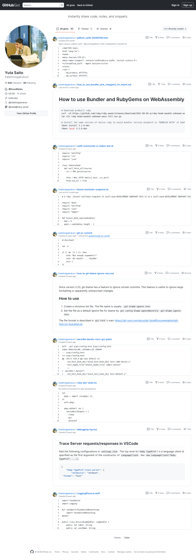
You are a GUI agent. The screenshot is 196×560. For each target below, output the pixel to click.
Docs (103, 552)
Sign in (175, 5)
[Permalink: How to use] (57, 298)
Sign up (187, 5)
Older (127, 537)
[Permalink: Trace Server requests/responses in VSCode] (57, 443)
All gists (70, 5)
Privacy (65, 552)
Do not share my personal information (150, 552)
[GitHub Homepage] (32, 552)
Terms (57, 552)
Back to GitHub (85, 5)
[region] (122, 62)
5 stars (188, 84)
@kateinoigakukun (18, 102)
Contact (111, 552)
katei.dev (13, 98)
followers (15, 82)
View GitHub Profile (26, 113)
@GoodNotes (16, 89)
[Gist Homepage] (11, 5)
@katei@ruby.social (18, 107)
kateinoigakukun (66, 37)
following (29, 82)
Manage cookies (124, 552)
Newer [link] (117, 537)
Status (83, 552)
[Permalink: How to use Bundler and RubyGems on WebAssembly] (57, 99)
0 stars (188, 37)
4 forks (160, 273)
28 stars (187, 273)
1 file (150, 37)
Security (74, 552)
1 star (188, 189)
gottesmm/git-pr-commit (99, 236)
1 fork (162, 84)
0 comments (174, 37)
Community (94, 552)
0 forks (161, 37)
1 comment (175, 84)
